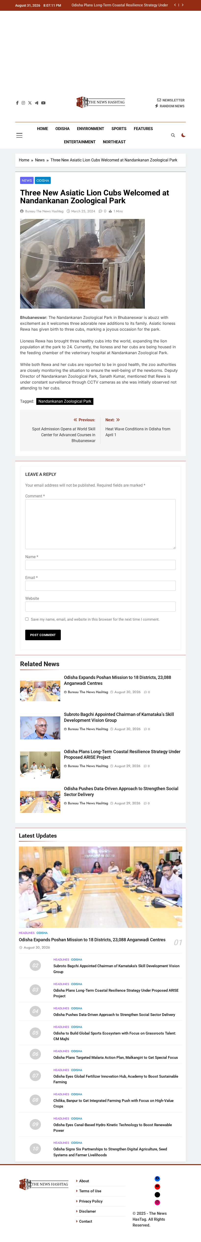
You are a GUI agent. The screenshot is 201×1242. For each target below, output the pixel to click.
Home (42, 128)
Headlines (27, 933)
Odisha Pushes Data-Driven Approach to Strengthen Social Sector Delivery (114, 1015)
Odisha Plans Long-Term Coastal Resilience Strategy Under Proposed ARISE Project (120, 5)
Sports (119, 128)
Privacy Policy (90, 1201)
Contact (85, 1221)
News (27, 180)
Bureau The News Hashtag (44, 211)
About (84, 1181)
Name (31, 557)
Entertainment (80, 142)
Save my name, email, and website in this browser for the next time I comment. (95, 619)
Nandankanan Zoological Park (64, 401)
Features (143, 128)
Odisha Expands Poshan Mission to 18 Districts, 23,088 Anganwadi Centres (92, 939)
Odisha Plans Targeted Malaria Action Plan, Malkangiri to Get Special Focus (115, 1057)
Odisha (62, 128)
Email (31, 577)
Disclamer (87, 1211)
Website (32, 598)
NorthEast (114, 142)
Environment (90, 128)
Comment (35, 496)
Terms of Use (90, 1191)
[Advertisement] (100, 56)
